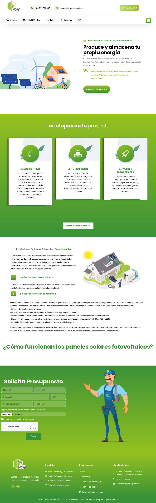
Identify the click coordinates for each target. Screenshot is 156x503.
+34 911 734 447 (42, 8)
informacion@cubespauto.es (71, 8)
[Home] (13, 6)
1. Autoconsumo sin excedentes (37, 277)
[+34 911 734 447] (32, 8)
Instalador (50, 20)
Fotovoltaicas (11, 20)
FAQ (79, 20)
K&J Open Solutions (109, 499)
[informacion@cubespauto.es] (56, 8)
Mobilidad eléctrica (31, 20)
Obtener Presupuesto (96, 89)
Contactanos (66, 20)
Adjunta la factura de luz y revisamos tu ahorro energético (23, 410)
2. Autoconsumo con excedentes (38, 293)
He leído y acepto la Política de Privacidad (18, 419)
